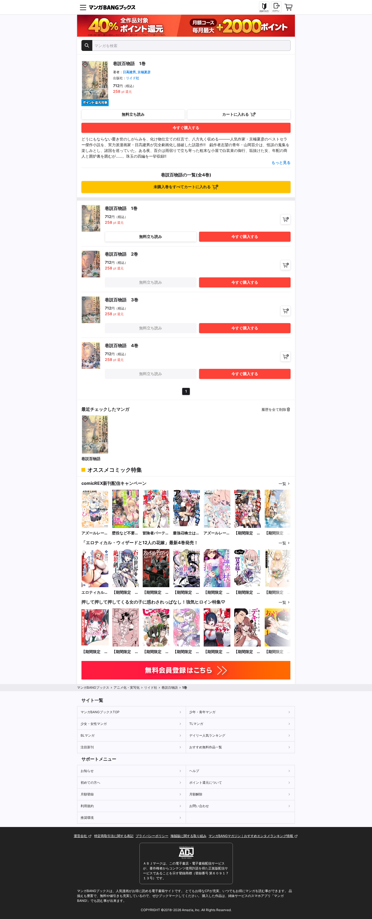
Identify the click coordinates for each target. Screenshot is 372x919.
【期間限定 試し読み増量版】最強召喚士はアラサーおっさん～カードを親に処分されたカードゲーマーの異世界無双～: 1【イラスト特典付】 (247, 533)
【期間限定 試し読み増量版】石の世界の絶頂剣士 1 (125, 592)
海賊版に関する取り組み (188, 836)
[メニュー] (83, 7)
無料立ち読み (133, 114)
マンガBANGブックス (93, 687)
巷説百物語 (90, 458)
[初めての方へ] (264, 7)
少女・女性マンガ (94, 724)
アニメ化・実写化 (127, 687)
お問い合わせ (199, 806)
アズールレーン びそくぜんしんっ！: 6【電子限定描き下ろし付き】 (95, 533)
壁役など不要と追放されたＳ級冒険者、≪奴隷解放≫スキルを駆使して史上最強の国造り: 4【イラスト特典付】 (125, 533)
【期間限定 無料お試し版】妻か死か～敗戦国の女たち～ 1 (277, 592)
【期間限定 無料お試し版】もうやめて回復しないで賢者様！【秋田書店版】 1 (247, 592)
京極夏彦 (144, 72)
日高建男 (129, 72)
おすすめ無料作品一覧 (205, 747)
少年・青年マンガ (202, 712)
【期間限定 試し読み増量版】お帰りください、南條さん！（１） (186, 651)
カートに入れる (235, 114)
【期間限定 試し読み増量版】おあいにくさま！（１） (277, 651)
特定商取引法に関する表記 (113, 836)
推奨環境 (87, 818)
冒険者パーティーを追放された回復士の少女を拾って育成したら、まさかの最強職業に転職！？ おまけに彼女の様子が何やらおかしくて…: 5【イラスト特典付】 (155, 533)
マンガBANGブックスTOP (100, 712)
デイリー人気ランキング (207, 735)
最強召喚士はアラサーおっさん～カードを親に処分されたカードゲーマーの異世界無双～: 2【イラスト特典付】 (186, 533)
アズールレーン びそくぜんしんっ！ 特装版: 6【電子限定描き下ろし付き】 (217, 533)
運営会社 (81, 836)
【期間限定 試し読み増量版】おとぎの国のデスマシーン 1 (155, 592)
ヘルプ (194, 771)
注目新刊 (87, 747)
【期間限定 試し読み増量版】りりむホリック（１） (94, 651)
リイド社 (132, 78)
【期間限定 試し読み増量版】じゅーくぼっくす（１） (155, 651)
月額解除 (195, 794)
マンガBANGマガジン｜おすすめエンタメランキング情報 (251, 836)
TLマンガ (196, 724)
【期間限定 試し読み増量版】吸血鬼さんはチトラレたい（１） (216, 651)
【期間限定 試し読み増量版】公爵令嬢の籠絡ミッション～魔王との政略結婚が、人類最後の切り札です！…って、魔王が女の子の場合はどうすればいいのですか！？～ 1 (186, 592)
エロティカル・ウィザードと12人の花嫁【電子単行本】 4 (95, 592)
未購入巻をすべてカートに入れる (182, 186)
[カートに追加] (285, 219)
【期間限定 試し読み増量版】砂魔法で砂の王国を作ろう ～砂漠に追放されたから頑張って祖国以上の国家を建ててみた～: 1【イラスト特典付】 (277, 533)
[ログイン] (276, 7)
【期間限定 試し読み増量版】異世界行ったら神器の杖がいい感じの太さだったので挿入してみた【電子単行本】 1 (216, 592)
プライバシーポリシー (152, 836)
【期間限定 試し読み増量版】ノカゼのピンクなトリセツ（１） (125, 651)
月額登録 (87, 794)
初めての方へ (90, 782)
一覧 (282, 483)
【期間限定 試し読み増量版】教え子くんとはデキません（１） (247, 651)
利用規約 (87, 806)
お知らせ (87, 771)
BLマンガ (87, 735)
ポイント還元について (205, 782)
